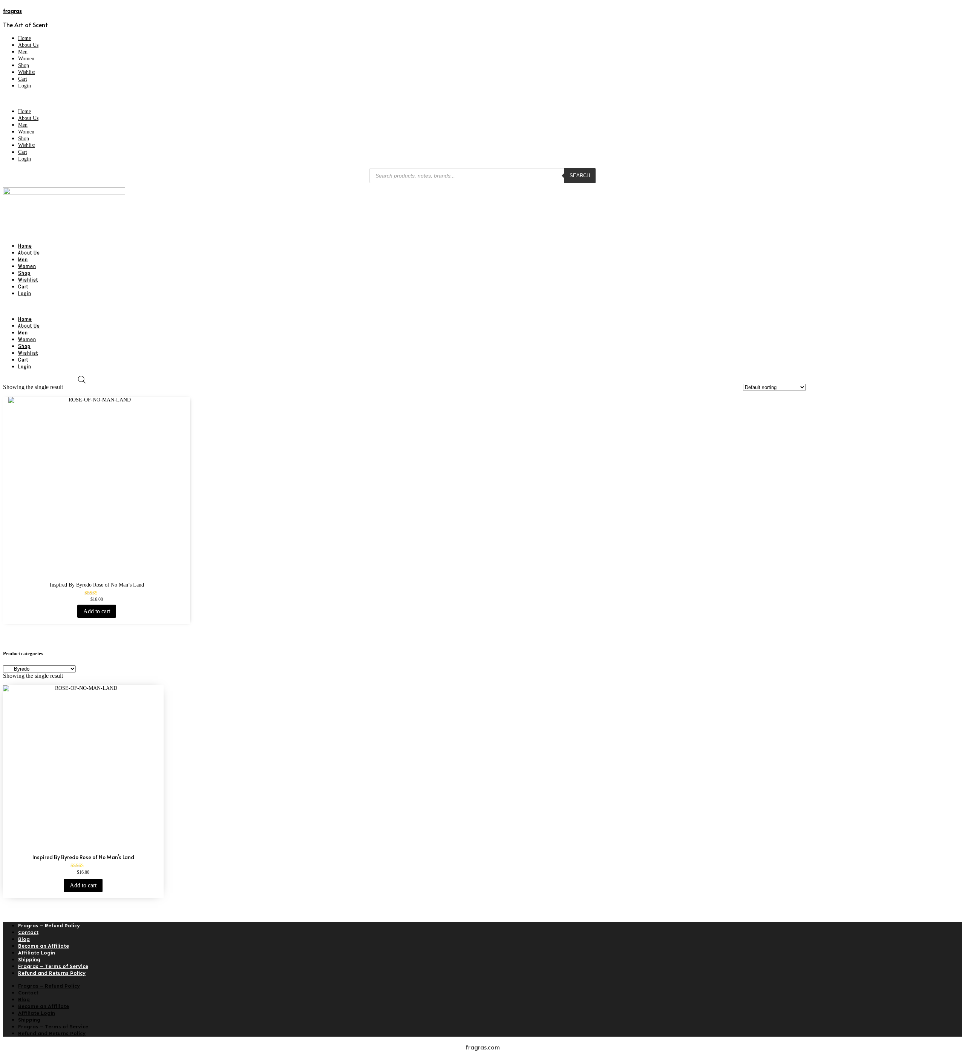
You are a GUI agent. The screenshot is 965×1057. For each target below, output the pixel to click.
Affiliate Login (36, 953)
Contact (28, 932)
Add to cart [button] (96, 611)
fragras (12, 10)
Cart (22, 79)
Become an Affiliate (43, 946)
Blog (24, 939)
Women (26, 58)
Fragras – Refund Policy (49, 925)
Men (23, 52)
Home (24, 38)
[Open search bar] (82, 380)
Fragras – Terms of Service (53, 966)
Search (580, 175)
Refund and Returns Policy (52, 973)
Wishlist (26, 72)
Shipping (29, 959)
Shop (23, 65)
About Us (28, 45)
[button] (482, 98)
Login (24, 86)
